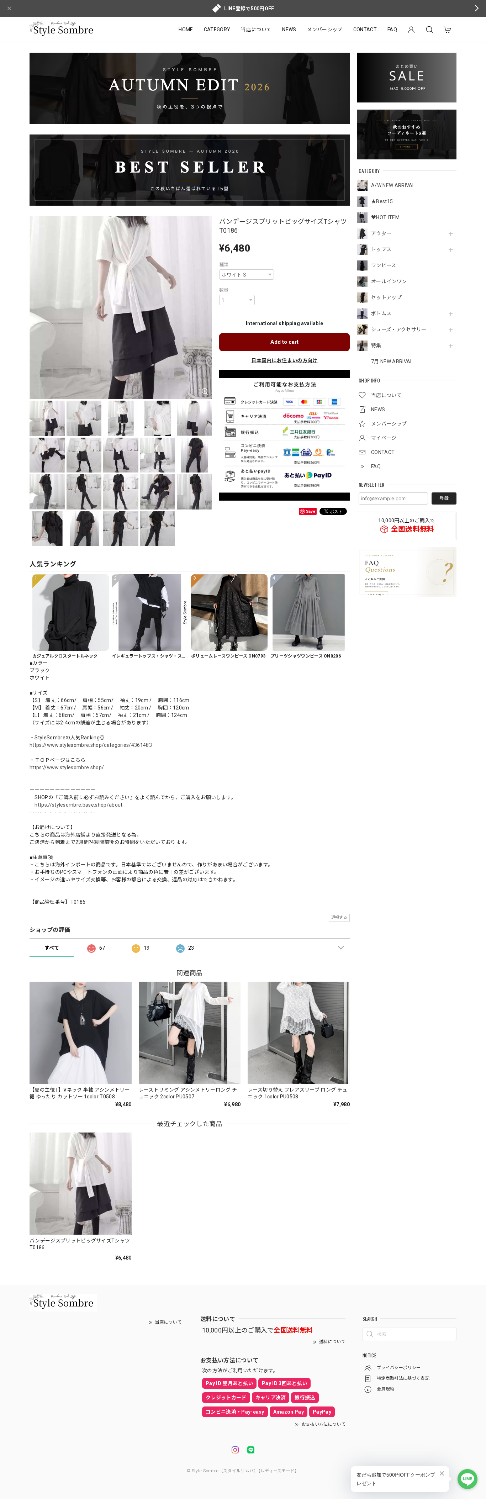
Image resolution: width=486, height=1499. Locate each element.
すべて (51, 948)
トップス (381, 249)
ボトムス (381, 313)
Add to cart (284, 342)
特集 (376, 345)
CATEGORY (217, 29)
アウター (381, 233)
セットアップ (386, 297)
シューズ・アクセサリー (399, 329)
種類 (224, 264)
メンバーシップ (325, 29)
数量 (224, 290)
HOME (186, 29)
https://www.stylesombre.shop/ (67, 767)
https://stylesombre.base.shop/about (78, 805)
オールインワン (389, 281)
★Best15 (382, 201)
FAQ (392, 29)
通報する (339, 917)
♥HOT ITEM (385, 217)
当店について (256, 29)
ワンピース (383, 265)
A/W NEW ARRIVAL (393, 185)
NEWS (289, 29)
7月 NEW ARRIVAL (392, 361)
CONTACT (365, 29)
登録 (444, 498)
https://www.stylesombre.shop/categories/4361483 (91, 745)
